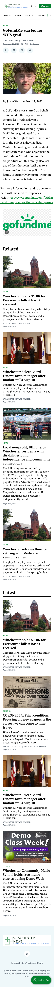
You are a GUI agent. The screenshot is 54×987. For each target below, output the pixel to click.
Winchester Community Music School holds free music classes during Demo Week (26, 874)
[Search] (35, 6)
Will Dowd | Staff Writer (17, 323)
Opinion (7, 711)
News (18, 15)
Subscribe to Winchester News (27, 962)
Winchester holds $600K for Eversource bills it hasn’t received (24, 300)
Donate (45, 5)
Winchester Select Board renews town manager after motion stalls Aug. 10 (24, 375)
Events (41, 15)
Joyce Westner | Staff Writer (19, 40)
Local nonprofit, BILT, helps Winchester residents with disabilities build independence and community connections (26, 455)
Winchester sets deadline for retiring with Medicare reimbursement (25, 553)
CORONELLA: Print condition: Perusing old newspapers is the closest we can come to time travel (27, 721)
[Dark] (32, 5)
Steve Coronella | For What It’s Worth (24, 746)
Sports (29, 15)
